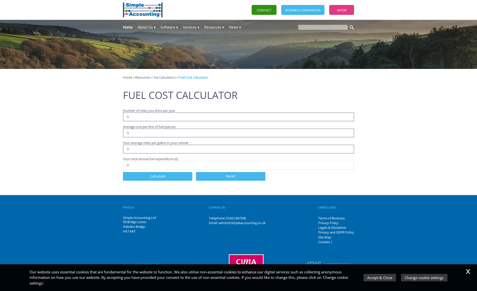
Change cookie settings (424, 277)
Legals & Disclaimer (332, 227)
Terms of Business (331, 218)
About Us (145, 27)
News (233, 27)
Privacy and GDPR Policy (336, 232)
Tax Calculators (164, 77)
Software (167, 27)
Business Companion (302, 10)
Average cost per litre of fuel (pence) (149, 126)
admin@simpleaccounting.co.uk (242, 223)
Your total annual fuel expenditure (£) (150, 159)
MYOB (341, 10)
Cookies (324, 242)
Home (128, 27)
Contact (264, 10)
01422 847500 (236, 218)
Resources (212, 27)
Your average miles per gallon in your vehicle (155, 143)
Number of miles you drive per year (149, 110)
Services (190, 27)
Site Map (324, 237)
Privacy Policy (328, 223)
